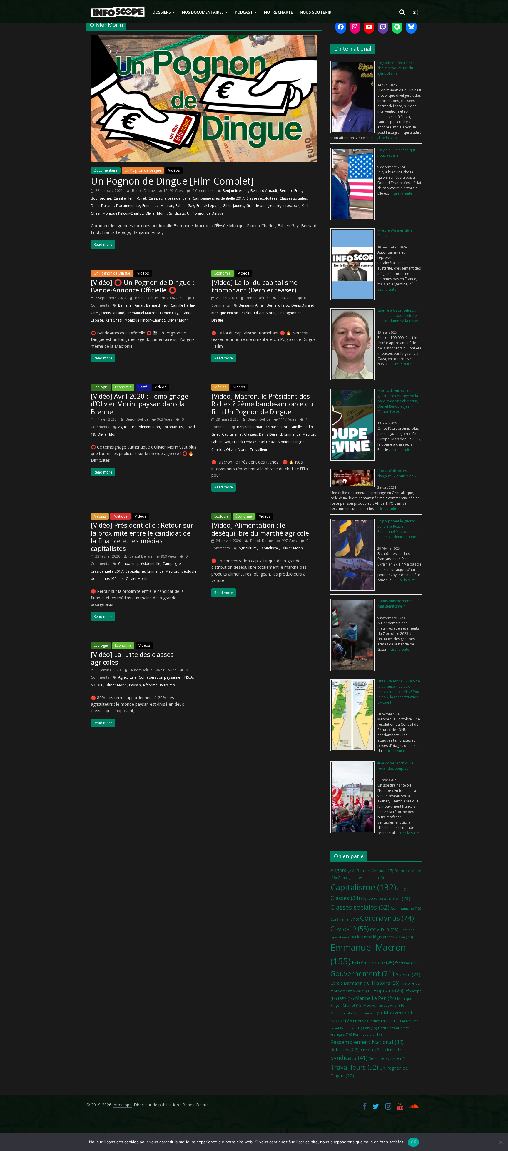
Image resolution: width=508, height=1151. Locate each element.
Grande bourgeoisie (263, 205)
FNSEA (188, 677)
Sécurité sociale (388, 1058)
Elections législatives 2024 (384, 937)
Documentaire (106, 170)
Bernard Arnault (263, 190)
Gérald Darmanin (350, 983)
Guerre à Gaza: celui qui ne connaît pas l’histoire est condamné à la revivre (398, 315)
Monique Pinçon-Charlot (123, 213)
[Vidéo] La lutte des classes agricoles (132, 658)
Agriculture (127, 426)
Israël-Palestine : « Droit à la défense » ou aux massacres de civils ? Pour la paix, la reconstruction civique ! (399, 692)
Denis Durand (102, 205)
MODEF (97, 684)
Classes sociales (293, 198)
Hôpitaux (388, 990)
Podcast (244, 12)
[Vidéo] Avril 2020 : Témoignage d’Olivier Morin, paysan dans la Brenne (139, 404)
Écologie (101, 386)
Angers (343, 870)
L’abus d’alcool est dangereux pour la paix (396, 473)
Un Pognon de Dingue (143, 170)
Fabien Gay (185, 205)
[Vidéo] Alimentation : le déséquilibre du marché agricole (260, 529)
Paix (370, 1027)
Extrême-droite (373, 962)
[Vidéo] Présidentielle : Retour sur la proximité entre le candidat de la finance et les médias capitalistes (142, 537)
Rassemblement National (367, 1041)
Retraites (167, 684)
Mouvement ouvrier (384, 1005)
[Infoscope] (117, 12)
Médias (220, 386)
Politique (120, 516)
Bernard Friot (291, 190)
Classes (250, 434)
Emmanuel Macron (157, 205)
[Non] (501, 1142)
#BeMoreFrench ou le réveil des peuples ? (395, 766)
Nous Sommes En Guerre (380, 1020)
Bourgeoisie (101, 198)
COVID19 (384, 929)
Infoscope (291, 205)
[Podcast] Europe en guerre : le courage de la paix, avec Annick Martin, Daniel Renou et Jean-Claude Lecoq (397, 401)
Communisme (406, 908)
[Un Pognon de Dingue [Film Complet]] (204, 38)
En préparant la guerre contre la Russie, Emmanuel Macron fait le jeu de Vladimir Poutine (397, 528)
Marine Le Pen (375, 998)
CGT (403, 889)
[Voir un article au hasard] (415, 12)
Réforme (150, 684)
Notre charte (278, 12)
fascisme (406, 963)
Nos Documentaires (203, 12)
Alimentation (149, 426)
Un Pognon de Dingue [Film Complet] (172, 181)
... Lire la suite (386, 137)
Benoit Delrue (144, 190)
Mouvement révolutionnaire (356, 1013)
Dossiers (162, 12)
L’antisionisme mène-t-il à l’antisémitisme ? (398, 603)
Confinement (344, 919)
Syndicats (177, 213)
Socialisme (390, 1049)
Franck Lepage (208, 205)
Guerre (407, 974)
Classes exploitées (261, 198)
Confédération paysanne (159, 677)
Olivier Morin (156, 213)
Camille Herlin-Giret (129, 198)
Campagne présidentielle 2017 (218, 198)
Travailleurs (259, 449)
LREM (346, 998)
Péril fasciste (367, 1034)
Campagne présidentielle (169, 198)
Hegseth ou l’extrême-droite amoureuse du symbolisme (395, 68)
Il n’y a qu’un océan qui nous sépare (396, 153)
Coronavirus (172, 426)
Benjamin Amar (235, 190)
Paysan (135, 684)
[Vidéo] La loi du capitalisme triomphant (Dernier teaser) (254, 286)
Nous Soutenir (315, 12)
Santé (143, 386)
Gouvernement (362, 973)
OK (413, 1142)
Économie (222, 273)
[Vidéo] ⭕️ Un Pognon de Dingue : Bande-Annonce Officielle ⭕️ (142, 286)
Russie (368, 1050)
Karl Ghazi (114, 320)
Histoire (386, 983)
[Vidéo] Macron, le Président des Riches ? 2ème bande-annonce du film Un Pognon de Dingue (262, 404)
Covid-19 (349, 928)
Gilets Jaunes (233, 205)
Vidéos (174, 170)
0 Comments (202, 190)
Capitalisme (232, 434)
